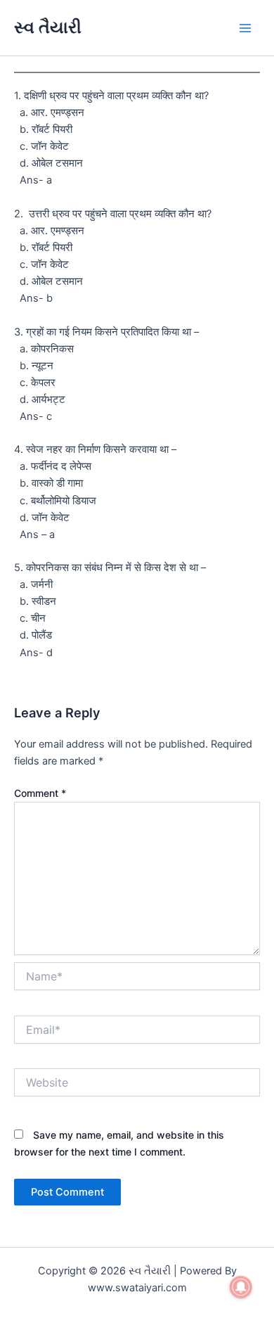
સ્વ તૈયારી (47, 27)
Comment (40, 793)
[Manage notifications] (241, 1287)
